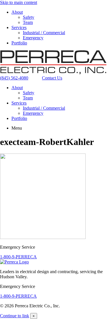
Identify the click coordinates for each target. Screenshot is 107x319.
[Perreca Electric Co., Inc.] (53, 72)
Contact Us (52, 77)
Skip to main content (18, 2)
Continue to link (14, 315)
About (17, 12)
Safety (28, 17)
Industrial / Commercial (44, 32)
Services (19, 27)
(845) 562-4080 (14, 77)
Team (28, 22)
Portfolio (19, 42)
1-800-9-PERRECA (18, 256)
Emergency (33, 37)
